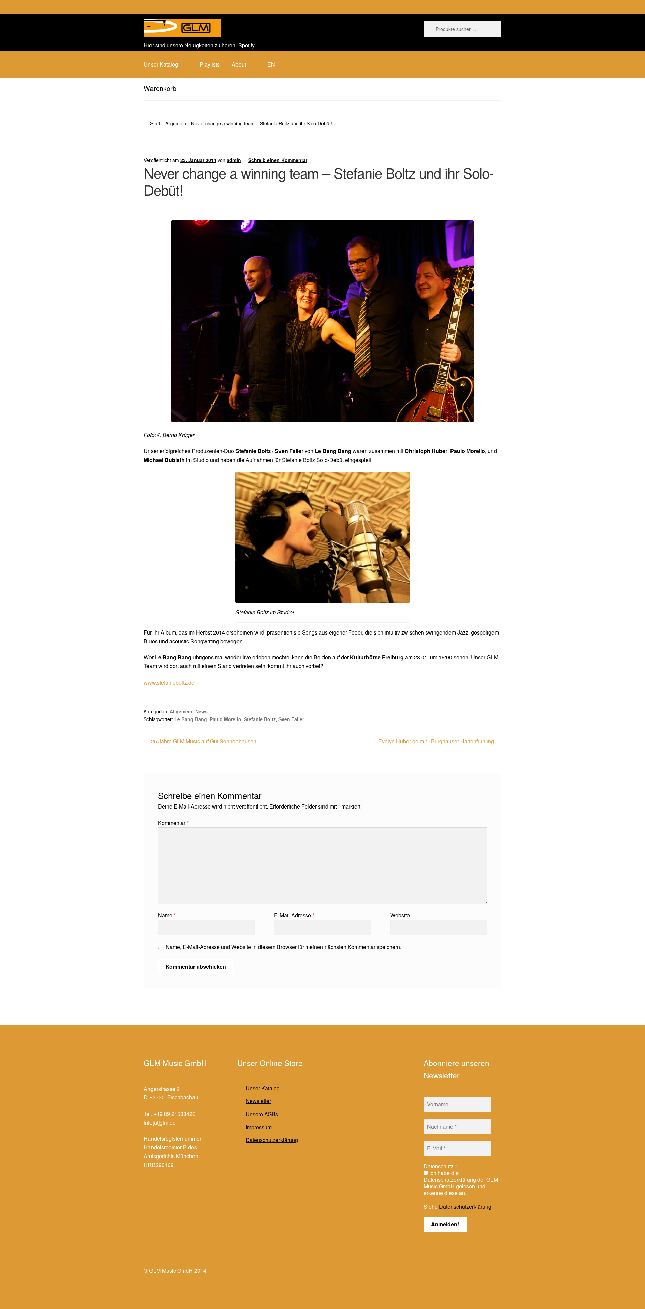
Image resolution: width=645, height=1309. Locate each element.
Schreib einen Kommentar (277, 160)
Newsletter (258, 1101)
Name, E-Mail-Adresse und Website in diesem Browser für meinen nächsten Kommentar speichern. (283, 947)
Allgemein (175, 123)
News (201, 711)
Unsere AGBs (262, 1114)
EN (271, 64)
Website (400, 915)
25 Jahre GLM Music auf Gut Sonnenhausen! (204, 741)
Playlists (210, 64)
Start (155, 123)
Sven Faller (291, 719)
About (239, 64)
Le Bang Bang (190, 719)
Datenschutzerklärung (272, 1140)
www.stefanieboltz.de (169, 682)
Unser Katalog (263, 1088)
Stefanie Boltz (260, 719)
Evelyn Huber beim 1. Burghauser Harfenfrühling (436, 741)
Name (167, 915)
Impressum (259, 1127)
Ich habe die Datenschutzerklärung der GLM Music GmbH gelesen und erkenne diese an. (461, 1183)
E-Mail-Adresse (294, 915)
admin (234, 160)
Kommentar (173, 823)
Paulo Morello (225, 719)
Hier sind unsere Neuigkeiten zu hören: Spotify (199, 45)
